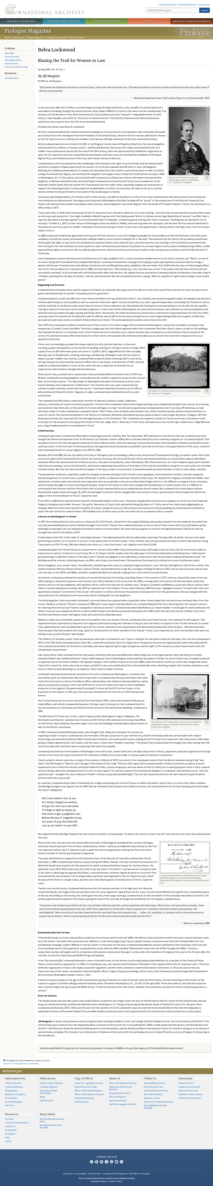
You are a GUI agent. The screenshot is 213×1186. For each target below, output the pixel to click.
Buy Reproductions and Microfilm (50, 1126)
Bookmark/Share (187, 4)
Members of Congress (15, 1094)
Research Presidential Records (158, 1101)
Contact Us (204, 4)
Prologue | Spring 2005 (56, 37)
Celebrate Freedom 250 (190, 1098)
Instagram (101, 1162)
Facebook (91, 1162)
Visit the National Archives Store (52, 1120)
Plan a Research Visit (153, 1086)
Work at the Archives (188, 1090)
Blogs (42, 1096)
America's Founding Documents (192, 21)
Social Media (11, 1130)
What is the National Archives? (123, 1083)
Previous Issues (12, 56)
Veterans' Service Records (64, 21)
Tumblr (106, 1162)
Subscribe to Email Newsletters (48, 1091)
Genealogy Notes (13, 60)
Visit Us (149, 21)
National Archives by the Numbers (120, 1088)
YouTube (111, 1162)
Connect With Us (106, 1156)
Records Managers (14, 1101)
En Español (10, 1133)
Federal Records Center (86, 1086)
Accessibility (81, 1173)
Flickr (121, 1162)
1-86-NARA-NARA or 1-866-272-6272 (107, 1181)
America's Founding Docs (17, 1122)
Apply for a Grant (152, 1098)
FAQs (7, 1137)
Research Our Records (21, 21)
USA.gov (146, 1173)
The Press (9, 1105)
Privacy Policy (94, 1173)
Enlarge (206, 177)
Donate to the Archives (189, 1086)
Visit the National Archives (156, 1090)
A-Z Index (9, 1119)
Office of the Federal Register (88, 1090)
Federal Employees (14, 1086)
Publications (18, 37)
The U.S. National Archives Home (44, 9)
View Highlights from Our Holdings (155, 1106)
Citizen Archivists (167, 4)
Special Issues (11, 63)
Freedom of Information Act (115, 1173)
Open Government (117, 1100)
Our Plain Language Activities (122, 1104)
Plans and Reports (117, 1096)
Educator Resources (106, 21)
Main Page (9, 53)
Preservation (11, 1098)
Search (204, 10)
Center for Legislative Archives (89, 1083)
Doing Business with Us (120, 1093)
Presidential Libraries (84, 1098)
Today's (51, 1083)
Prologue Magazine (35, 37)
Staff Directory (81, 1101)
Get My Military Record (154, 1083)
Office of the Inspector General (89, 1094)
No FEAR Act (135, 1173)
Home (7, 37)
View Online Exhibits (153, 1094)
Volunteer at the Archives (190, 1094)
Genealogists (11, 1090)
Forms (8, 1141)
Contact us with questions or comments (21, 1063)
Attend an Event (186, 1083)
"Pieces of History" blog (16, 66)
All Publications (12, 78)
